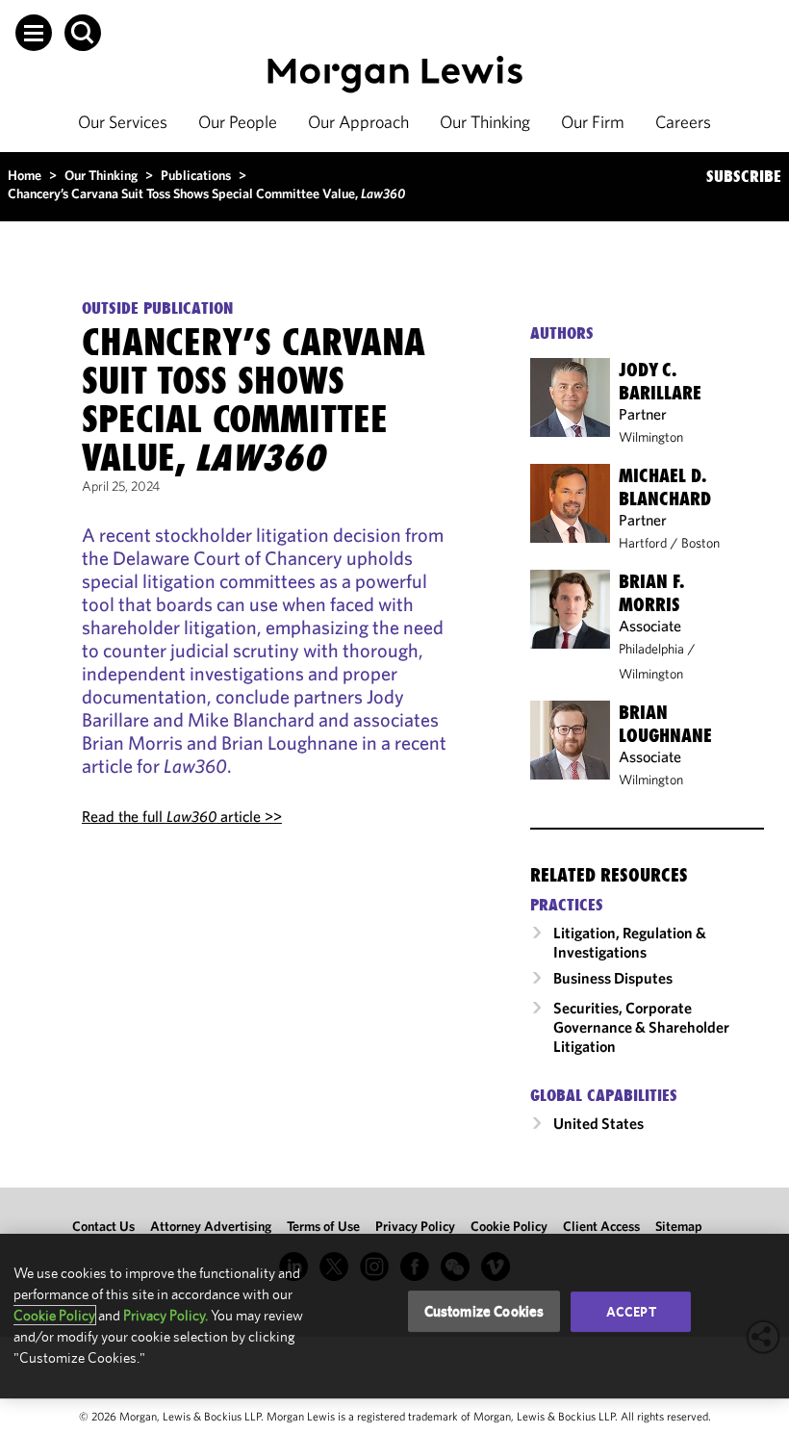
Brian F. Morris (651, 593)
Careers (683, 122)
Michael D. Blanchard (665, 487)
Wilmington (651, 437)
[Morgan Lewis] (395, 74)
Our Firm (592, 122)
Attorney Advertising (210, 1226)
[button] (33, 32)
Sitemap (678, 1226)
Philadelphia (651, 648)
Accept (631, 1311)
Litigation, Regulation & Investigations (629, 942)
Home (24, 175)
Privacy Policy (415, 1226)
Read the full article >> (182, 816)
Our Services (122, 122)
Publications (196, 175)
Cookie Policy (509, 1226)
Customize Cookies (484, 1311)
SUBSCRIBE (743, 176)
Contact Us (103, 1226)
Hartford (643, 542)
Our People (237, 122)
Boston (700, 542)
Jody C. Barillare (660, 381)
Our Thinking (485, 122)
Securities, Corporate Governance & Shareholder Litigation (641, 1027)
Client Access (601, 1226)
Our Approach (358, 122)
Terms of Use (323, 1226)
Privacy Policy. (165, 1315)
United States (598, 1123)
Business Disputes (613, 977)
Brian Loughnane (665, 724)
